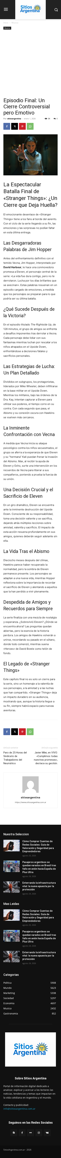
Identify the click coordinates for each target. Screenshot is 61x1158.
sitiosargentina (14, 118)
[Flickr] (30, 1132)
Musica (15, 22)
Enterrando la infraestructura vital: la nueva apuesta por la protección (39, 886)
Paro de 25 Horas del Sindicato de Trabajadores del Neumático (15, 758)
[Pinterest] (22, 126)
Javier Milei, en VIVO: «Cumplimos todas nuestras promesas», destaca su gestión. (46, 758)
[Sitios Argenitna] (30, 1049)
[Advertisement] (30, 65)
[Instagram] (39, 1132)
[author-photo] (30, 792)
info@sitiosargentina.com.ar (19, 1108)
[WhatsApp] (30, 126)
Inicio (5, 22)
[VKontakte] (47, 1132)
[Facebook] (6, 126)
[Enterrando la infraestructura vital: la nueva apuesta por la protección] (11, 887)
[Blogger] (14, 1132)
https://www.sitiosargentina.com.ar (30, 802)
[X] (14, 126)
